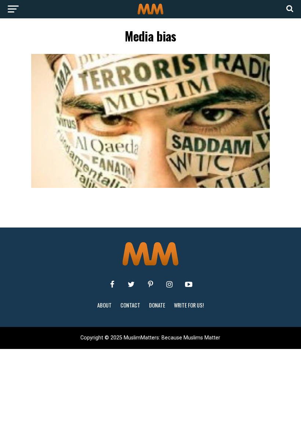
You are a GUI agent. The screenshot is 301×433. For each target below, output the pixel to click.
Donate (157, 305)
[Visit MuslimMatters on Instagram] (169, 284)
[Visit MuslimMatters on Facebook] (112, 284)
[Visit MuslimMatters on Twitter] (131, 284)
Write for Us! (189, 305)
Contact (130, 305)
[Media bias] (150, 185)
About (104, 305)
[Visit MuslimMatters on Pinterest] (150, 284)
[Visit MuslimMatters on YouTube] (188, 284)
